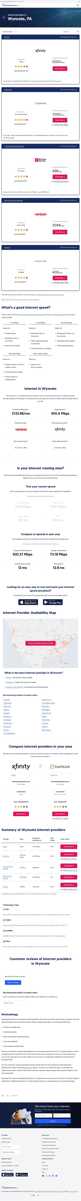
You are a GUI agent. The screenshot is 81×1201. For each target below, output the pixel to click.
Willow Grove (46, 700)
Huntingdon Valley (48, 703)
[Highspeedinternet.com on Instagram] (50, 1176)
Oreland (6, 710)
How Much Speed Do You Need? (9, 1165)
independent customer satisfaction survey (50, 295)
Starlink (7, 247)
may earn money (7, 1)
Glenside (6, 700)
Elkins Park (7, 706)
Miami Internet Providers (48, 1152)
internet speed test (59, 315)
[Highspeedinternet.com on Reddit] (53, 1176)
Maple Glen (46, 720)
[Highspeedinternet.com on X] (46, 1176)
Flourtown (7, 727)
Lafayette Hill (46, 713)
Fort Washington (9, 733)
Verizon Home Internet (13, 200)
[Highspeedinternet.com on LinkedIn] (56, 1176)
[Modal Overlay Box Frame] (40, 1115)
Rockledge (7, 720)
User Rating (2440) (21, 71)
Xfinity (6, 37)
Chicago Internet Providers (49, 1142)
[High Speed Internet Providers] (10, 5)
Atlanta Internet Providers (48, 1155)
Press (43, 1172)
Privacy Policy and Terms (57, 1191)
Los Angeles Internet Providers (49, 1138)
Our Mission (45, 1165)
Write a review (13, 982)
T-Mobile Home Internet (14, 146)
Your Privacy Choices (72, 1191)
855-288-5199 (62, 282)
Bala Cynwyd (46, 730)
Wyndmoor (7, 716)
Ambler (44, 716)
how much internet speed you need (31, 315)
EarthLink (8, 90)
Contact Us (45, 1169)
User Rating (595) (20, 181)
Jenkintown (7, 703)
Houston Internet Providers (49, 1145)
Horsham (45, 723)
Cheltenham (7, 723)
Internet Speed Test (6, 1162)
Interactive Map (40, 643)
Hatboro (45, 727)
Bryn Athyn (45, 706)
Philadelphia (46, 710)
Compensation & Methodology (42, 1191)
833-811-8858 (62, 125)
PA (7, 1095)
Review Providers (5, 1142)
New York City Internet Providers (50, 1148)
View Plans (58, 69)
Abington (6, 713)
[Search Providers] (21, 1147)
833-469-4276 (62, 181)
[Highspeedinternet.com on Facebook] (43, 1176)
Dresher (6, 730)
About (43, 1162)
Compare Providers (6, 1138)
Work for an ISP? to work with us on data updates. (20, 299)
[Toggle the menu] (78, 5)
